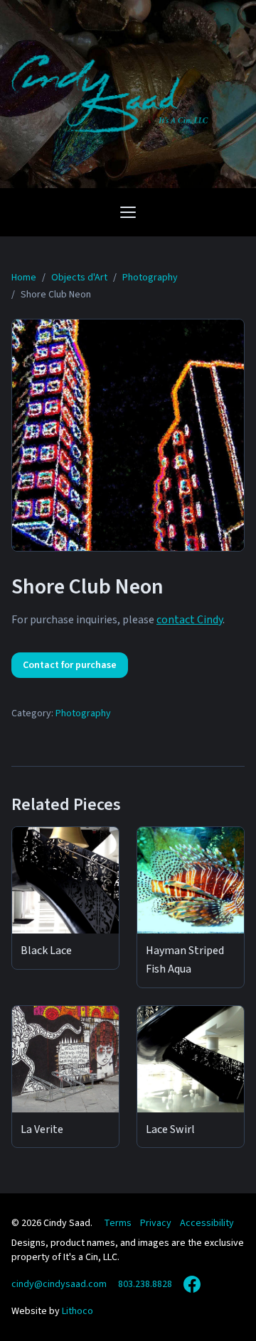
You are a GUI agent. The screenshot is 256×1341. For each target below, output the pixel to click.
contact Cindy (189, 620)
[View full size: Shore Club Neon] (128, 435)
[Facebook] (192, 1284)
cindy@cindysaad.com (59, 1284)
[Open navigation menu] (128, 212)
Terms (118, 1223)
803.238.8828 (145, 1284)
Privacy (155, 1223)
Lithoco (77, 1311)
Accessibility (207, 1223)
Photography (83, 713)
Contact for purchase (70, 665)
